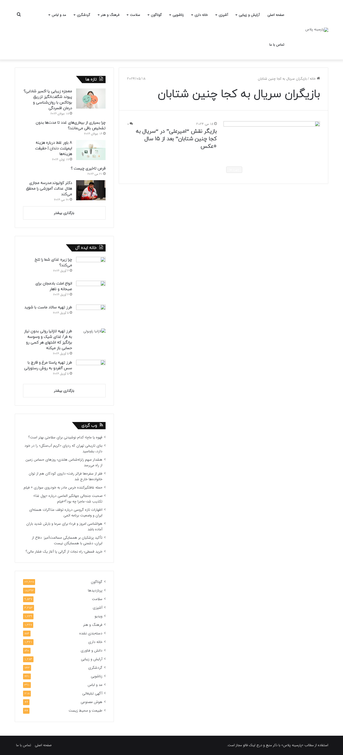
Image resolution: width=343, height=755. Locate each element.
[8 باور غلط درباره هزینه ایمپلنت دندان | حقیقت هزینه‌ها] (91, 150)
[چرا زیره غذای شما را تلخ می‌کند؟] (91, 267)
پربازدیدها (95, 590)
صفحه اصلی (275, 15)
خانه (313, 79)
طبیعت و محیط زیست (85, 710)
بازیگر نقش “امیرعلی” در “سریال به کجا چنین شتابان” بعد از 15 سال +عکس (176, 139)
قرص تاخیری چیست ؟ (88, 168)
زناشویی (178, 15)
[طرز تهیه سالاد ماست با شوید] (91, 315)
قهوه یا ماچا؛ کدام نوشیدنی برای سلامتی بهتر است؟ (65, 437)
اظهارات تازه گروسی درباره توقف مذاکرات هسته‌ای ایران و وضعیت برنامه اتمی (65, 512)
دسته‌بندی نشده (90, 633)
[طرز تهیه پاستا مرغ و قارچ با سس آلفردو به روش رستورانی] (91, 370)
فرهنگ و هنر (110, 15)
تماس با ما (276, 44)
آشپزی (223, 15)
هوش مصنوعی (91, 702)
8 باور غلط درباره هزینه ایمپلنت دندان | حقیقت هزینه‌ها (53, 148)
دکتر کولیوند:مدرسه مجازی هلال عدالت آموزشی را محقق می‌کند (49, 188)
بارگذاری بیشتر (64, 213)
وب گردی (89, 425)
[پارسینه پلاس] (316, 30)
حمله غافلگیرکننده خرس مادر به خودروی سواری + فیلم (63, 487)
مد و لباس (59, 15)
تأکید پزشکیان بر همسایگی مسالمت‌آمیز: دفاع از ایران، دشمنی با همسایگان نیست (67, 540)
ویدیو (98, 616)
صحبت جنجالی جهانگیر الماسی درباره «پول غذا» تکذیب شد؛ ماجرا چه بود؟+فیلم (67, 498)
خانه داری (201, 15)
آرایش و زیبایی (249, 15)
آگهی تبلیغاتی (92, 693)
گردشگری (83, 15)
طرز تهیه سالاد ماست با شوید (48, 307)
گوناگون (156, 15)
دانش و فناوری (91, 650)
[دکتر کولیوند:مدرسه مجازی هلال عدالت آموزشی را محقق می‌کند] (91, 190)
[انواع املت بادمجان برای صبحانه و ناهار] (91, 291)
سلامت (135, 15)
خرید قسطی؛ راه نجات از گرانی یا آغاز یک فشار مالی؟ (64, 551)
